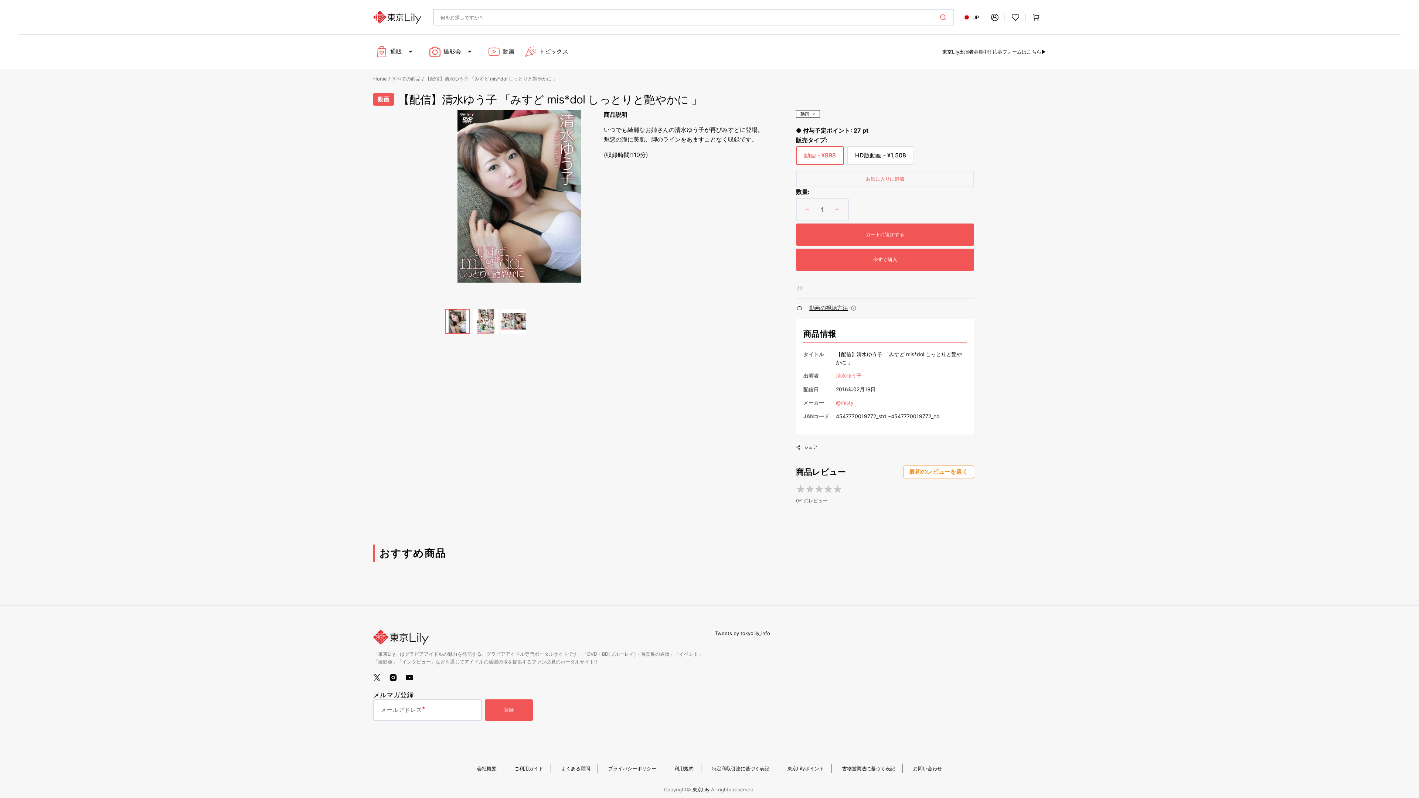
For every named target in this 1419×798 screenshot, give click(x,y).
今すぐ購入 (885, 259)
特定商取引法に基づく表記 (740, 768)
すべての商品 (406, 79)
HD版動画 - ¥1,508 (880, 158)
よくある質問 (575, 768)
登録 (509, 710)
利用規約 (684, 768)
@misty (845, 402)
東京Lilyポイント (805, 768)
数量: (803, 191)
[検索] (944, 17)
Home (380, 79)
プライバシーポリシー (632, 768)
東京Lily (701, 789)
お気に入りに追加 (885, 179)
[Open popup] (853, 308)
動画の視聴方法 (828, 307)
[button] (995, 17)
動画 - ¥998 (820, 158)
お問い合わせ (927, 768)
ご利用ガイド (528, 768)
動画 (804, 114)
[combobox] (693, 17)
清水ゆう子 (849, 375)
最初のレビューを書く (938, 471)
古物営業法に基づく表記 (868, 768)
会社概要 (486, 768)
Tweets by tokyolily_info (742, 633)
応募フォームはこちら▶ (1019, 52)
